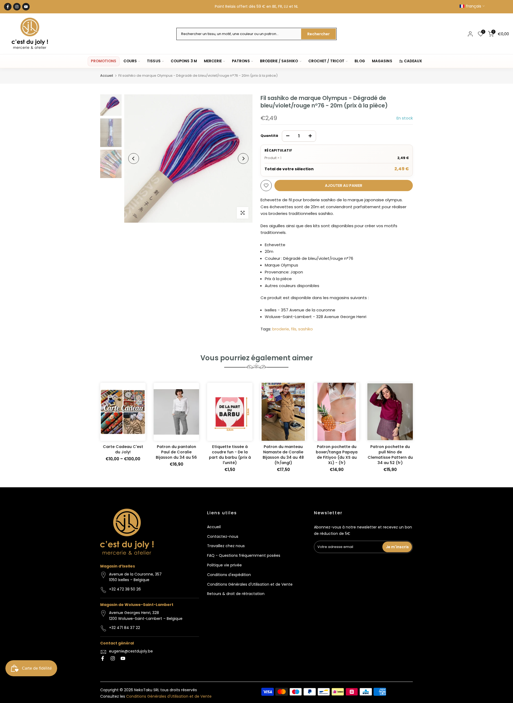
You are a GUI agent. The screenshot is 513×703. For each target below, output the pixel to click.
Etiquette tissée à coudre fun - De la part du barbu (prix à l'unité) (230, 454)
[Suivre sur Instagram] (17, 6)
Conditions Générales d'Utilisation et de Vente (250, 584)
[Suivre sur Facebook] (7, 6)
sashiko (305, 329)
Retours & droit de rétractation (236, 593)
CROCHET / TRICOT (326, 61)
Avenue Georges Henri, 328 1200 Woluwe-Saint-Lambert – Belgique (145, 615)
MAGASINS (382, 61)
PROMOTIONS (103, 61)
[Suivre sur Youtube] (26, 6)
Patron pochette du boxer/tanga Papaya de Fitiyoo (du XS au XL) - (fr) (336, 454)
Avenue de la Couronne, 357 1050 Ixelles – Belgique (135, 577)
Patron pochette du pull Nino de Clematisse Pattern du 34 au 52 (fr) (390, 454)
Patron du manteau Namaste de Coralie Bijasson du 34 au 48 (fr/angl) (283, 454)
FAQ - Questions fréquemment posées (243, 555)
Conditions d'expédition (229, 574)
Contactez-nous (222, 536)
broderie (280, 329)
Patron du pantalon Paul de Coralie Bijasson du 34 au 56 (176, 452)
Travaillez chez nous (226, 546)
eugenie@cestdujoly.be (131, 651)
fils (293, 329)
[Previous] (133, 158)
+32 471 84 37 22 (124, 627)
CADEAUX (413, 61)
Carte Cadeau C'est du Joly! (123, 449)
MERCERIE (213, 61)
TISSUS (154, 61)
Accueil (106, 75)
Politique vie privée (224, 565)
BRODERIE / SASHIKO (279, 61)
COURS (130, 61)
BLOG (360, 61)
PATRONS (241, 61)
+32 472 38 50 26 (125, 589)
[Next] (243, 158)
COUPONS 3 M (184, 61)
